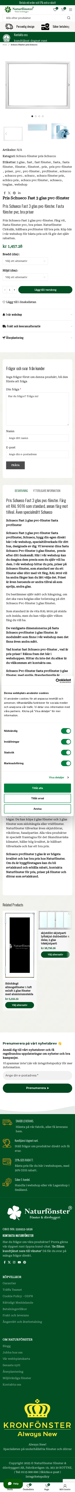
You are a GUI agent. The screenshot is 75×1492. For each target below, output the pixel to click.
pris (44, 166)
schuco (30, 175)
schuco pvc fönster (34, 180)
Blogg (7, 1346)
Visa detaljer (56, 777)
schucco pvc (13, 175)
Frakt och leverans (16, 1315)
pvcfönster (49, 171)
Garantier (9, 1283)
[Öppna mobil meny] (70, 9)
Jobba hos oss (12, 1352)
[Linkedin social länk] (19, 193)
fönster (20, 166)
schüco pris (11, 180)
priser (9, 171)
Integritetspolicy (37, 1476)
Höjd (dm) (10, 270)
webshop (20, 184)
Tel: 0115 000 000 (27, 1472)
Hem (5, 45)
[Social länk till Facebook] (5, 193)
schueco (56, 180)
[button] (6, 84)
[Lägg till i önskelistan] (34, 914)
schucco (65, 171)
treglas (7, 184)
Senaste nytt (11, 1365)
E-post (11, 447)
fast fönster (43, 162)
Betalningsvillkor (15, 1309)
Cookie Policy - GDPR (18, 1296)
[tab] (21, 491)
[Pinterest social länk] (14, 193)
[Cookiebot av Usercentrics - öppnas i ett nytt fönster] (55, 681)
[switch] (66, 742)
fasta (56, 162)
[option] (32, 116)
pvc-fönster (31, 171)
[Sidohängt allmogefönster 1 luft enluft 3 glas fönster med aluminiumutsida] (20, 945)
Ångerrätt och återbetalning (22, 1321)
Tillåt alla (37, 788)
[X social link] (9, 193)
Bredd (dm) (10, 254)
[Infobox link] (37, 38)
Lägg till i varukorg (45, 289)
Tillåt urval (37, 798)
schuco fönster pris (50, 175)
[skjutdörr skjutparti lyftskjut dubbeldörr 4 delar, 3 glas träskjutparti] (55, 920)
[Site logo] (18, 9)
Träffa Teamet (12, 1289)
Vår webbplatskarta (16, 1358)
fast (29, 162)
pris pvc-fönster (60, 166)
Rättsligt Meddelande (18, 1302)
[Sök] (68, 18)
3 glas (21, 162)
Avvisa (37, 808)
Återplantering (13, 1371)
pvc (18, 171)
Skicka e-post (49, 1472)
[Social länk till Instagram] (14, 1262)
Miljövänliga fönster (17, 1378)
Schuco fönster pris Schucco (24, 45)
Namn (10, 431)
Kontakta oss (12, 1384)
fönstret (33, 166)
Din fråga (13, 389)
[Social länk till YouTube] (19, 1262)
